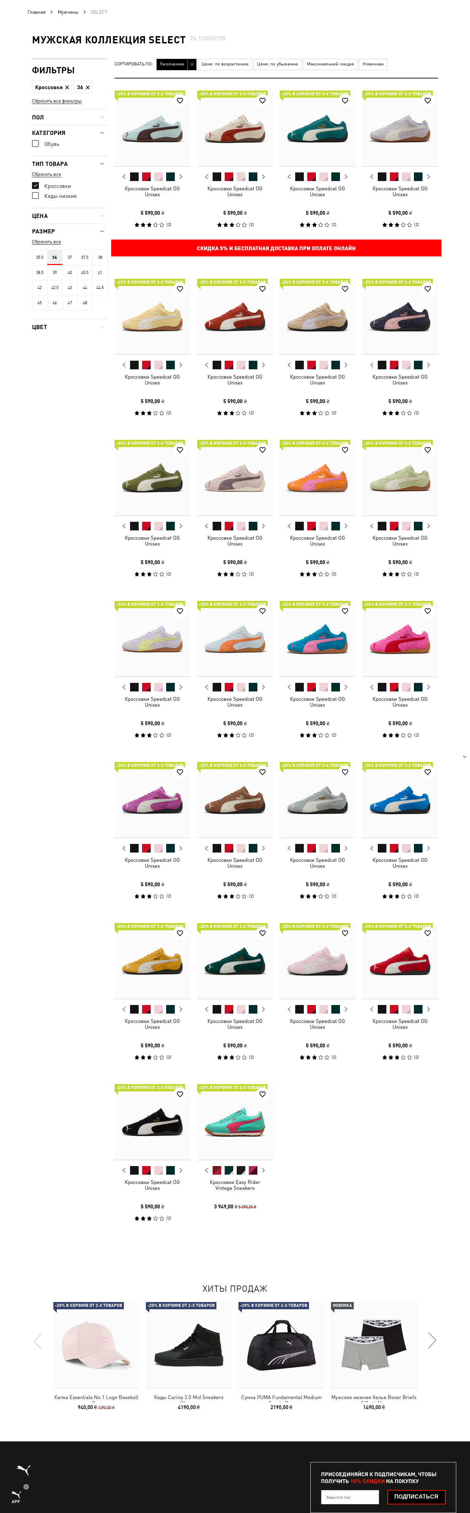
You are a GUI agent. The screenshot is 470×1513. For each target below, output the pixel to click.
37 (70, 257)
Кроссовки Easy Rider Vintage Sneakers (235, 1185)
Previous (124, 176)
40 (70, 272)
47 (70, 302)
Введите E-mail (339, 1497)
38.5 (39, 272)
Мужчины (68, 12)
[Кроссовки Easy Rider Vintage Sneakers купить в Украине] (235, 1122)
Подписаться (416, 1497)
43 (70, 287)
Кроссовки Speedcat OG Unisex (152, 191)
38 (100, 257)
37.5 (84, 257)
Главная (36, 12)
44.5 (100, 287)
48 (85, 302)
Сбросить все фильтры (57, 101)
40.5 (84, 272)
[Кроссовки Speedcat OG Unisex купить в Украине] (152, 128)
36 (54, 257)
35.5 (39, 257)
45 (40, 302)
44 (85, 287)
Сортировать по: (134, 64)
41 (100, 272)
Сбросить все (46, 174)
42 (40, 287)
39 (55, 272)
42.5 (54, 287)
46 (55, 302)
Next (181, 177)
